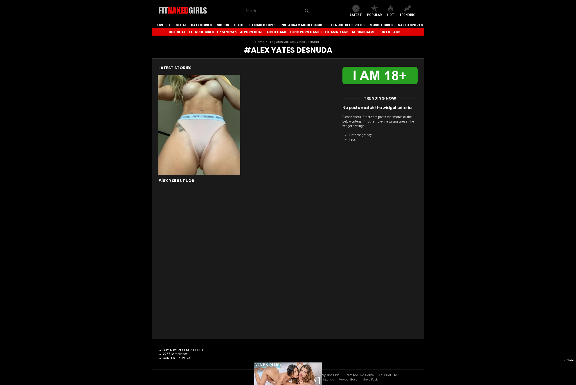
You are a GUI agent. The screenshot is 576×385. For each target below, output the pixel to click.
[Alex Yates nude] (199, 125)
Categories (201, 25)
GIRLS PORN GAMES (306, 32)
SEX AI (181, 25)
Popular (374, 15)
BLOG (238, 25)
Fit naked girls (262, 25)
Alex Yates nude (176, 180)
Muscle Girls (381, 25)
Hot (390, 15)
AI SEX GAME (276, 32)
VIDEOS (223, 25)
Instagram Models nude (302, 25)
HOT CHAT (177, 32)
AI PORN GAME (363, 32)
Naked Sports (410, 25)
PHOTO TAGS (389, 32)
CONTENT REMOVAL (177, 358)
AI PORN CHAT (251, 32)
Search (306, 12)
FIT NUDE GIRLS (201, 32)
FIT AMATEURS (336, 32)
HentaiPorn (227, 32)
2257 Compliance (175, 354)
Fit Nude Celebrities (346, 25)
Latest (356, 15)
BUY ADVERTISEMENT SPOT (183, 350)
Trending (407, 15)
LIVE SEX (164, 25)
